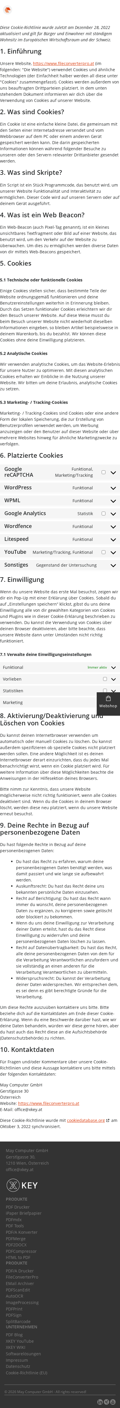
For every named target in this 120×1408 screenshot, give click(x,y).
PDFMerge (16, 1238)
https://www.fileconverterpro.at (63, 63)
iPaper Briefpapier (24, 1213)
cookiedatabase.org (86, 1120)
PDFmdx (14, 1219)
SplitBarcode (18, 1321)
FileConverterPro (22, 1277)
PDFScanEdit (18, 1290)
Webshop (108, 705)
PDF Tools (15, 1225)
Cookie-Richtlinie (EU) (26, 1372)
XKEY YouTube (20, 1341)
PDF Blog (14, 1334)
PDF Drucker (18, 1207)
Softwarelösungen (23, 1353)
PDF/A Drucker (20, 1271)
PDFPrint (14, 1309)
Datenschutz (18, 1366)
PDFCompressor (21, 1251)
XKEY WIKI (15, 1347)
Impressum (17, 1360)
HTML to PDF (18, 1257)
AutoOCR (14, 1296)
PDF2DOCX (16, 1245)
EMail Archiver (20, 1283)
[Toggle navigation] (109, 8)
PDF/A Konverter (22, 1232)
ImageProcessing (22, 1302)
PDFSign (14, 1315)
